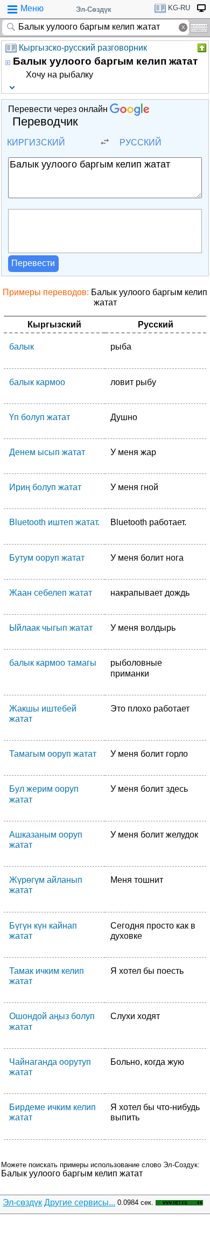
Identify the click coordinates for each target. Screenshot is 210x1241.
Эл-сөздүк (22, 1202)
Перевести (33, 263)
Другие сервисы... (79, 1202)
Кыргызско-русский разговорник (83, 47)
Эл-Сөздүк (93, 9)
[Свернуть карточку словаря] (200, 48)
